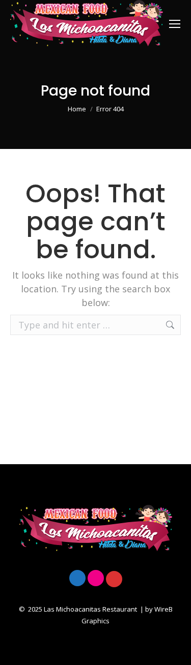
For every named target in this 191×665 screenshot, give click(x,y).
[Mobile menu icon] (175, 24)
